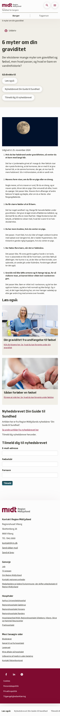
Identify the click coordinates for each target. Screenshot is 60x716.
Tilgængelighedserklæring (14, 696)
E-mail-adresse (10, 448)
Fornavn (6, 470)
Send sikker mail (10, 548)
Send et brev (8, 552)
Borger (16, 15)
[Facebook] (6, 674)
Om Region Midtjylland (12, 575)
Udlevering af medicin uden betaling (17, 656)
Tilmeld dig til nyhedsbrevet (18, 97)
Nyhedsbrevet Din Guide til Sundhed (22, 89)
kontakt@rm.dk (9, 543)
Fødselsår (7, 459)
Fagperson (44, 15)
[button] (47, 5)
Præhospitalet (8, 625)
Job (3, 566)
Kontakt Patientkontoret (12, 660)
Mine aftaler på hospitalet (13, 651)
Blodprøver (7, 638)
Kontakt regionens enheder (13, 579)
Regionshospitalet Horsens (13, 609)
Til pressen (6, 570)
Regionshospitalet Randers (13, 613)
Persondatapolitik (11, 686)
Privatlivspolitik (10, 691)
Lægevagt (6, 647)
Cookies (6, 681)
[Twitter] (22, 674)
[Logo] (11, 5)
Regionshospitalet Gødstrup (14, 604)
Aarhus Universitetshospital (14, 600)
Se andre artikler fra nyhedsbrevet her (20, 430)
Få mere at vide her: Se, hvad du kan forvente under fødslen (29, 397)
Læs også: (10, 80)
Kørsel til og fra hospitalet (13, 643)
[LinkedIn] (14, 674)
